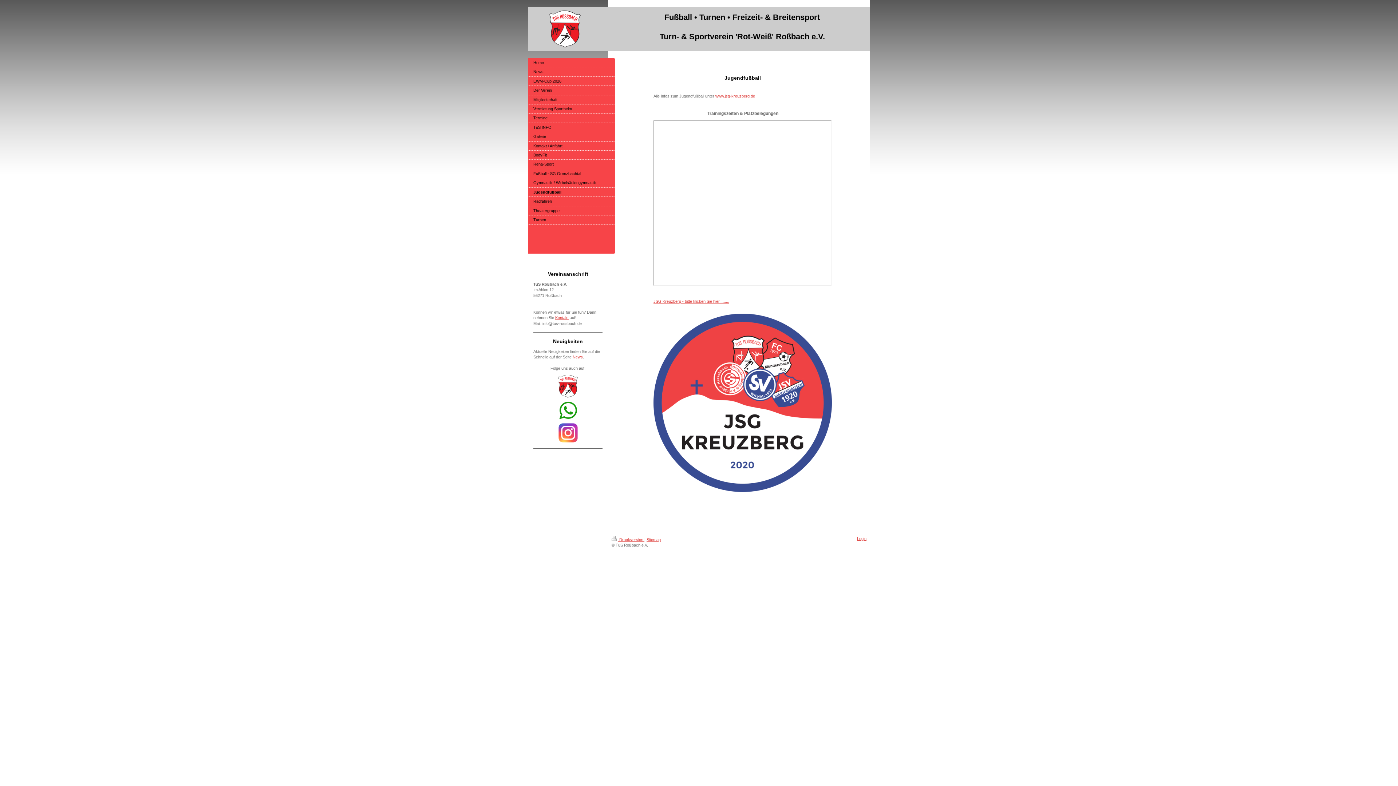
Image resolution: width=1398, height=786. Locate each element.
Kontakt (562, 317)
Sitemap (654, 539)
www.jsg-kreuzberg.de (735, 96)
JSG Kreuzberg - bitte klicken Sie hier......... (691, 301)
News (578, 357)
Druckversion (631, 539)
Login (861, 538)
